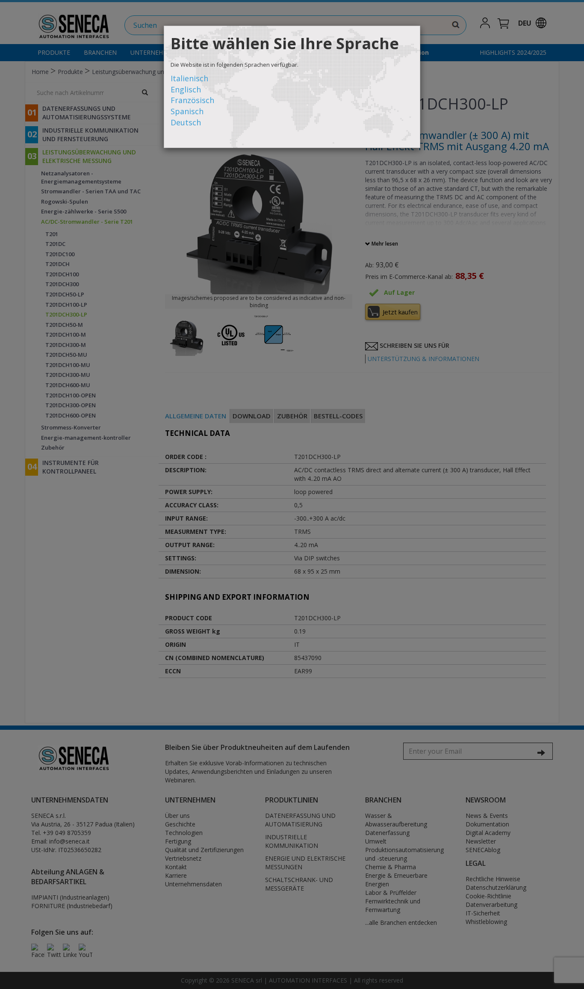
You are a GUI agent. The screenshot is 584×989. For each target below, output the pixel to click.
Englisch (186, 89)
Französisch (192, 100)
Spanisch (187, 111)
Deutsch (186, 122)
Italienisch (189, 78)
